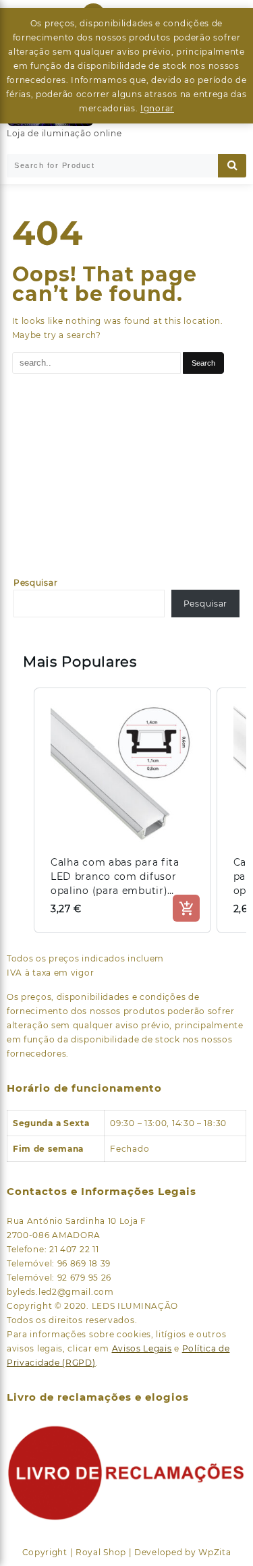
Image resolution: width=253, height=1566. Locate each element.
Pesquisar (35, 583)
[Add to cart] (186, 908)
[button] (20, 810)
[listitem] (122, 811)
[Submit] (232, 165)
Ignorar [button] (157, 108)
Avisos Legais (142, 1348)
